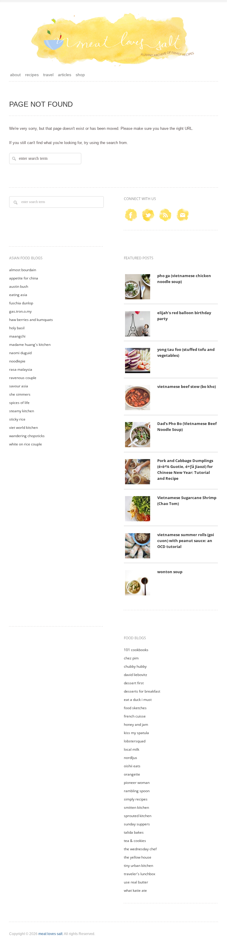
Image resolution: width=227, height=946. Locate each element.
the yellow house (137, 857)
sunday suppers (137, 824)
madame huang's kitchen (30, 344)
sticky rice (17, 419)
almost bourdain (22, 269)
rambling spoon (137, 790)
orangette (132, 774)
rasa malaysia (20, 369)
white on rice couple (25, 444)
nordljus (130, 757)
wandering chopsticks (27, 435)
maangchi (17, 336)
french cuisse (135, 716)
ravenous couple (22, 377)
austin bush (18, 286)
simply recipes (135, 799)
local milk (131, 749)
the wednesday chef (140, 848)
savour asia (18, 386)
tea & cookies (135, 840)
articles (64, 74)
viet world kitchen (23, 427)
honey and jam (136, 724)
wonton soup (169, 571)
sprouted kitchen (137, 815)
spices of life (19, 402)
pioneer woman (137, 782)
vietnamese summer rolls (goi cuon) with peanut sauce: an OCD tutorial (185, 540)
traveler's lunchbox (139, 873)
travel (48, 74)
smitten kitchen (136, 807)
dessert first (134, 682)
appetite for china (23, 278)
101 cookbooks (136, 649)
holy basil (17, 327)
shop (80, 74)
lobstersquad (134, 741)
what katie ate (135, 890)
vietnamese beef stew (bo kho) (186, 386)
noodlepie (17, 361)
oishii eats (132, 765)
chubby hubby (135, 666)
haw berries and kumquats (31, 319)
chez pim (131, 658)
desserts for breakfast (142, 691)
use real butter (136, 882)
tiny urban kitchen (138, 865)
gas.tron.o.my (20, 311)
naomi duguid (20, 352)
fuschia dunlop (21, 303)
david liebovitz (135, 674)
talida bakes (134, 832)
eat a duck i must (138, 699)
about (15, 74)
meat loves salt (50, 934)
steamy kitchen (21, 410)
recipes (32, 74)
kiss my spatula (136, 732)
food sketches (135, 707)
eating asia (18, 294)
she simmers (19, 394)
